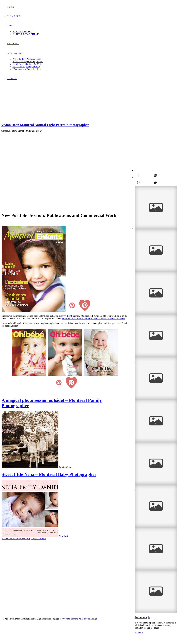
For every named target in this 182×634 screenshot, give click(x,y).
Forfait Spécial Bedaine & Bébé (27, 64)
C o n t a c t (12, 78)
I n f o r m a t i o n (15, 53)
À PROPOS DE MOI (22, 31)
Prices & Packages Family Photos (28, 61)
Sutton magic (142, 617)
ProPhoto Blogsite (70, 619)
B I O (9, 25)
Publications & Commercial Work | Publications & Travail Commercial (93, 318)
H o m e (10, 7)
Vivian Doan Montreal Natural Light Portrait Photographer (45, 125)
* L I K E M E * (14, 16)
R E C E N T (13, 43)
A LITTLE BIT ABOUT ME (26, 34)
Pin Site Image (24, 538)
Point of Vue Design (87, 619)
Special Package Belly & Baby (26, 66)
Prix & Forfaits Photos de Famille (28, 59)
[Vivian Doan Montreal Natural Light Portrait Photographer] (19, 119)
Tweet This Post (38, 538)
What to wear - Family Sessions (27, 69)
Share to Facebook (10, 538)
